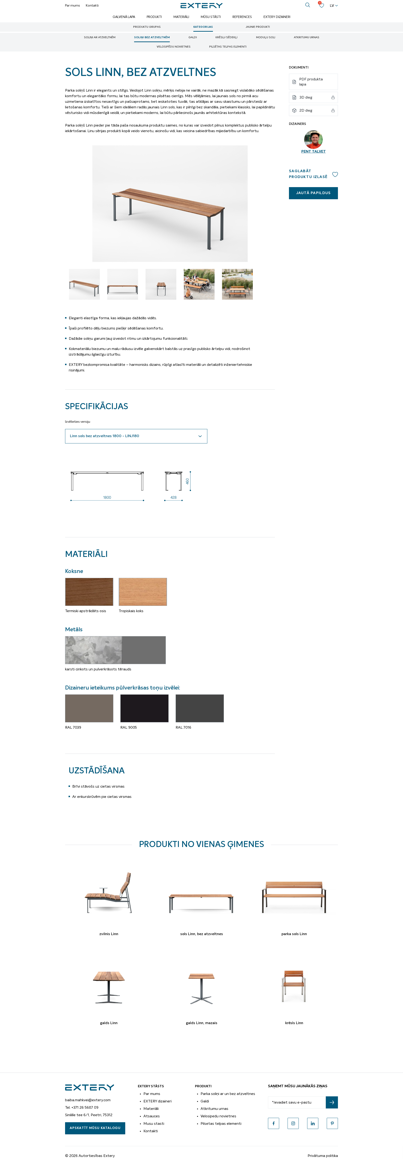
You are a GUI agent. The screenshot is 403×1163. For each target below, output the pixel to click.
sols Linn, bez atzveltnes (201, 934)
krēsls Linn (294, 1023)
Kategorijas (203, 27)
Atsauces (151, 1116)
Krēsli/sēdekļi (226, 37)
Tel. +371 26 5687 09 (81, 1107)
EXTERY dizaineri (157, 1101)
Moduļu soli (265, 37)
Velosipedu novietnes (218, 1116)
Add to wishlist (335, 174)
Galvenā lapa (124, 17)
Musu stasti (153, 1123)
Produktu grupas (147, 27)
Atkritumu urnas (306, 37)
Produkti (154, 17)
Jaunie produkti (258, 27)
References (242, 17)
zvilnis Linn (108, 934)
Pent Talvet (313, 152)
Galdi (192, 37)
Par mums (72, 5)
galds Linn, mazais (201, 1023)
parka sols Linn (294, 934)
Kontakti (92, 5)
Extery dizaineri (277, 17)
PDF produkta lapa (311, 81)
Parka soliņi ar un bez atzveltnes (228, 1094)
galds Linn (109, 1023)
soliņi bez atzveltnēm (152, 37)
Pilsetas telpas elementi (221, 1123)
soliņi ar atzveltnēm (99, 37)
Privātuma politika (323, 1156)
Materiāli (181, 17)
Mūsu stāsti (211, 17)
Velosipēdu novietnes (174, 46)
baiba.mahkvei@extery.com (88, 1100)
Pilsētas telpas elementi (228, 46)
